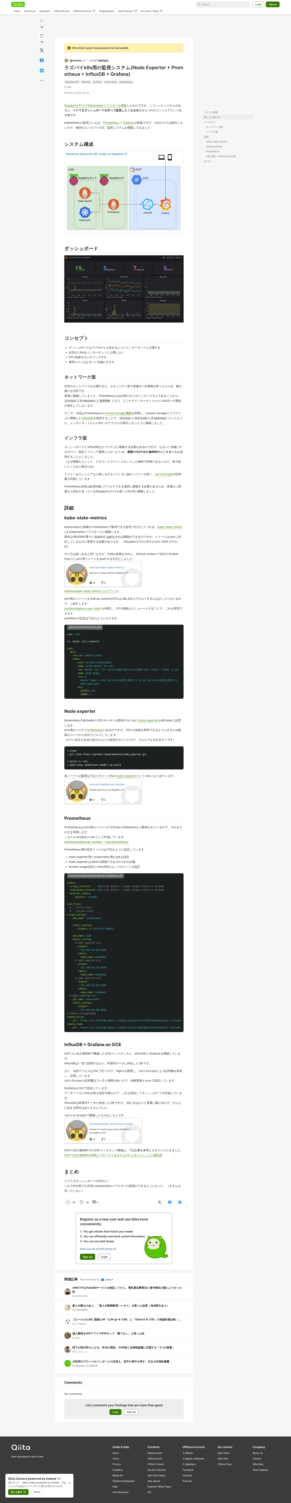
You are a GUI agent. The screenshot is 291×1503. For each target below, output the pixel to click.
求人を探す (18, 1492)
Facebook (188, 1469)
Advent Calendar (157, 1469)
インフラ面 (212, 131)
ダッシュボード (212, 117)
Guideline (117, 1469)
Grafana (128, 122)
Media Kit (117, 1475)
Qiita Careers (127, 11)
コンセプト (210, 122)
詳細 (206, 136)
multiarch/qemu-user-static (82, 608)
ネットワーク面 (214, 126)
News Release (260, 1469)
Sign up (87, 1256)
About (115, 1453)
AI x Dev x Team (152, 11)
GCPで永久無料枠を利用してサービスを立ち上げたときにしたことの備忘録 (113, 1155)
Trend (16, 11)
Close (36, 1492)
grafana (97, 82)
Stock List (30, 11)
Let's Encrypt (163, 474)
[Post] (41, 50)
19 (41, 27)
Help (115, 1486)
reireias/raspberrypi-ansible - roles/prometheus (96, 842)
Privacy (116, 1464)
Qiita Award (154, 1481)
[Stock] (41, 36)
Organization (106, 11)
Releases (96, 730)
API (149, 1492)
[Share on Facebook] (41, 60)
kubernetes (110, 82)
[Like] (41, 21)
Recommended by (90, 1279)
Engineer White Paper (159, 1486)
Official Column (84, 11)
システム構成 (211, 112)
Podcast (187, 1481)
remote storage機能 (118, 413)
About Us (258, 1453)
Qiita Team (223, 1453)
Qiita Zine (223, 1458)
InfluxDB (87, 418)
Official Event (62, 11)
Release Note (155, 1453)
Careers (257, 1458)
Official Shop (225, 1464)
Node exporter (214, 146)
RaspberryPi (72, 82)
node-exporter (126, 776)
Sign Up (131, 1412)
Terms (115, 1458)
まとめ (207, 161)
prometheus (126, 82)
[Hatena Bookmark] (41, 70)
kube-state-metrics (216, 141)
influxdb (86, 82)
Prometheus (212, 151)
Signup (273, 4)
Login (258, 4)
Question (45, 11)
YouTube (187, 1475)
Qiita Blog (258, 1464)
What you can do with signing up (98, 1248)
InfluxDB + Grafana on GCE (221, 156)
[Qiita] (18, 4)
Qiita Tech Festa (156, 1475)
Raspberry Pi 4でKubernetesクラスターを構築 (95, 105)
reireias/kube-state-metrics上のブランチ (91, 591)
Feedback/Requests (123, 1481)
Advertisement (120, 1492)
